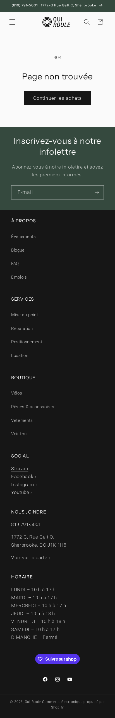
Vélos (16, 393)
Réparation (22, 328)
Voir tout (19, 433)
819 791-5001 (26, 524)
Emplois (19, 277)
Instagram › (24, 484)
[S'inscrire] (97, 192)
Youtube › (21, 492)
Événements (23, 236)
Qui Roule (33, 702)
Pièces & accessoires (32, 406)
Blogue (18, 250)
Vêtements (22, 420)
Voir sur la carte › (30, 557)
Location (19, 355)
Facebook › (23, 476)
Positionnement (26, 341)
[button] (12, 22)
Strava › (19, 468)
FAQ (15, 263)
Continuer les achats (57, 98)
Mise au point (24, 314)
